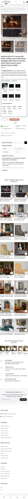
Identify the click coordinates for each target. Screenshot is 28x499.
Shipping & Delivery (5, 476)
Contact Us (3, 469)
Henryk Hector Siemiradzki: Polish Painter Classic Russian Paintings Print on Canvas (20, 333)
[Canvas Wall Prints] (7, 2)
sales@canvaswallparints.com (9, 413)
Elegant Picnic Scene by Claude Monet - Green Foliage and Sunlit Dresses (7, 352)
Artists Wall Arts (4, 430)
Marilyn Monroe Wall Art (6, 451)
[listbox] (14, 92)
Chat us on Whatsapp (8, 416)
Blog (2, 489)
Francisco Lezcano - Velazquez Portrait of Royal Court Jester (5, 238)
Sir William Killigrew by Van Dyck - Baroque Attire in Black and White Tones (20, 314)
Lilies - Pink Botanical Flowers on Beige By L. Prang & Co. (19, 276)
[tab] (14, 142)
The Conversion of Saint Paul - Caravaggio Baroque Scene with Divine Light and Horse (6, 276)
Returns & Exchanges (5, 473)
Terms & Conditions (5, 471)
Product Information (7, 142)
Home (2, 6)
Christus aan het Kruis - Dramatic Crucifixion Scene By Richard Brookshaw (21, 238)
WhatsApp (7, 370)
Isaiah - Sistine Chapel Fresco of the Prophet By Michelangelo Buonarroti (6, 219)
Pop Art (2, 453)
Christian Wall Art (4, 458)
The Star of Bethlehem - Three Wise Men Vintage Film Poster (6, 314)
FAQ (1, 487)
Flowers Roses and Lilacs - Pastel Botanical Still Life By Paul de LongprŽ (20, 295)
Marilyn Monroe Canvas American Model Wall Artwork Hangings (20, 257)
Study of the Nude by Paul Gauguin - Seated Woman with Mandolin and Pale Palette (6, 295)
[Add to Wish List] (15, 122)
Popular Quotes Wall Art (6, 437)
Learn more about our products (8, 133)
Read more (5, 170)
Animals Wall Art (4, 428)
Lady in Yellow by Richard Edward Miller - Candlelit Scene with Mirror (14, 352)
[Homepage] (17, 497)
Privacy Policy (4, 478)
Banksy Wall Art (4, 446)
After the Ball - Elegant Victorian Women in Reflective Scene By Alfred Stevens (20, 219)
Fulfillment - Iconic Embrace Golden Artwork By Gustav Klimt (6, 257)
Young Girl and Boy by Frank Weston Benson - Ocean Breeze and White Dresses (19, 352)
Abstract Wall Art (4, 435)
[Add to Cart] (11, 196)
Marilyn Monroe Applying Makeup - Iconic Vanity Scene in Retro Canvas (20, 200)
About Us (3, 467)
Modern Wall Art (4, 433)
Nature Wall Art (4, 455)
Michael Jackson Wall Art (6, 448)
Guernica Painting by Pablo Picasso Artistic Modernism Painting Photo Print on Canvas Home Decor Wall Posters (7, 333)
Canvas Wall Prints (8, 135)
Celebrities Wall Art (5, 426)
